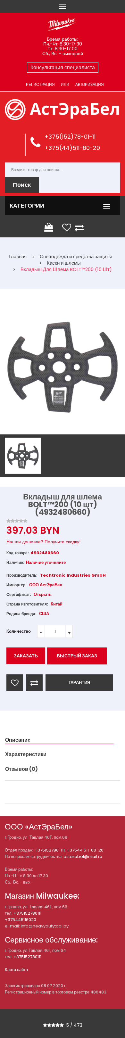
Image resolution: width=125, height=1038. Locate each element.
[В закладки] (14, 682)
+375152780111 (27, 913)
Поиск (22, 185)
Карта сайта (16, 970)
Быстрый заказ (77, 656)
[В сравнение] (34, 682)
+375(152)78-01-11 (70, 137)
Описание (17, 740)
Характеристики (25, 754)
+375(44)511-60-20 (72, 148)
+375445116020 (20, 920)
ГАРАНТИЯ (79, 683)
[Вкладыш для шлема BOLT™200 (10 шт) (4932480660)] (23, 456)
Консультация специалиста (62, 67)
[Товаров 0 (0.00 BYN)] (49, 227)
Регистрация (40, 84)
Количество (18, 631)
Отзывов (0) (21, 769)
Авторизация (89, 84)
